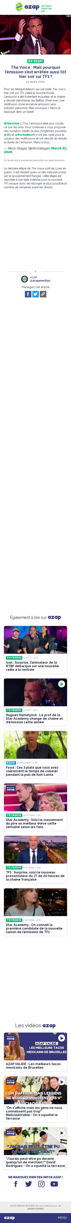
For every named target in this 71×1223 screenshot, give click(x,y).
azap (9, 1218)
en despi (35, 61)
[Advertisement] (35, 230)
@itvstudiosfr (25, 134)
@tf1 (7, 134)
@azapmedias (40, 280)
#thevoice (12, 123)
